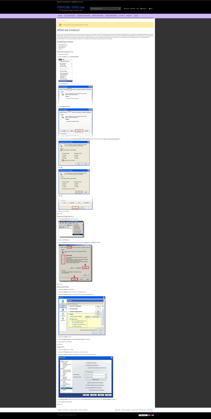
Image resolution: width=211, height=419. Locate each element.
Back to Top (59, 213)
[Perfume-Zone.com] (70, 8)
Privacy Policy (142, 410)
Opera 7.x (61, 49)
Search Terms (66, 410)
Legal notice (118, 410)
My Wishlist (132, 8)
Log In (137, 8)
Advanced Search (74, 410)
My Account (126, 8)
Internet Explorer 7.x (63, 44)
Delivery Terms (134, 410)
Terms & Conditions (126, 410)
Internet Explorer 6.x (63, 46)
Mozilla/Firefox (62, 47)
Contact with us (150, 410)
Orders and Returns (83, 410)
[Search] (119, 8)
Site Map (59, 410)
